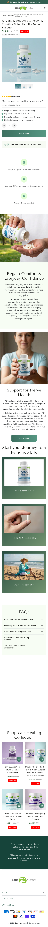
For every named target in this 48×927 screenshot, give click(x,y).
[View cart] (45, 8)
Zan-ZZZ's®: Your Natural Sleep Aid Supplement (13, 770)
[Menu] (3, 8)
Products (10, 15)
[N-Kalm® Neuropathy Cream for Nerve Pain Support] (35, 799)
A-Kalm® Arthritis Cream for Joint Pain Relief (12, 816)
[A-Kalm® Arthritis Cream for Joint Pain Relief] (12, 799)
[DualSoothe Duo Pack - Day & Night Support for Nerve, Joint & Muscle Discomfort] (35, 753)
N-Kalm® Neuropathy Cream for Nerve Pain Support (35, 816)
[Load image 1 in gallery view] (18, 86)
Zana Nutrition (20, 923)
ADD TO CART (24, 438)
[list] (24, 182)
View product (18, 759)
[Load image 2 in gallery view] (24, 86)
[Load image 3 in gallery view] (30, 86)
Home (4, 15)
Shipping (4, 34)
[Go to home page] (24, 8)
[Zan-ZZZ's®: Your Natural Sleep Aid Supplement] (12, 753)
